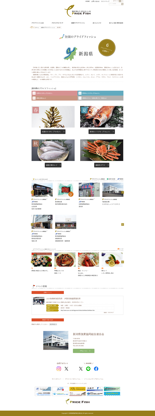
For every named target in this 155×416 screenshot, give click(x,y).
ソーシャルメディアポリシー (93, 379)
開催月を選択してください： (40, 324)
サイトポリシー (56, 379)
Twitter (66, 369)
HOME (87, 1)
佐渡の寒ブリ (96, 98)
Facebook (96, 369)
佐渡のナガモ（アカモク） (45, 93)
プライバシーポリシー (72, 379)
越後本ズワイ (86, 98)
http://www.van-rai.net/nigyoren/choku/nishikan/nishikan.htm (78, 310)
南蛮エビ (104, 98)
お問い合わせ (95, 1)
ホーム (37, 27)
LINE (88, 369)
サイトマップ (105, 1)
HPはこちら (83, 351)
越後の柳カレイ (41, 98)
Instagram (59, 369)
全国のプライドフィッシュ (48, 27)
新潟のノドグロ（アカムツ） (91, 93)
